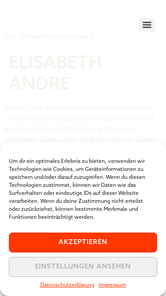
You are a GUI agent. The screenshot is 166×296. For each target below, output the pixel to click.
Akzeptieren (83, 242)
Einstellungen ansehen (83, 267)
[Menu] (147, 25)
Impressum (112, 285)
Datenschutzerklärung (67, 285)
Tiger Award (54, 18)
